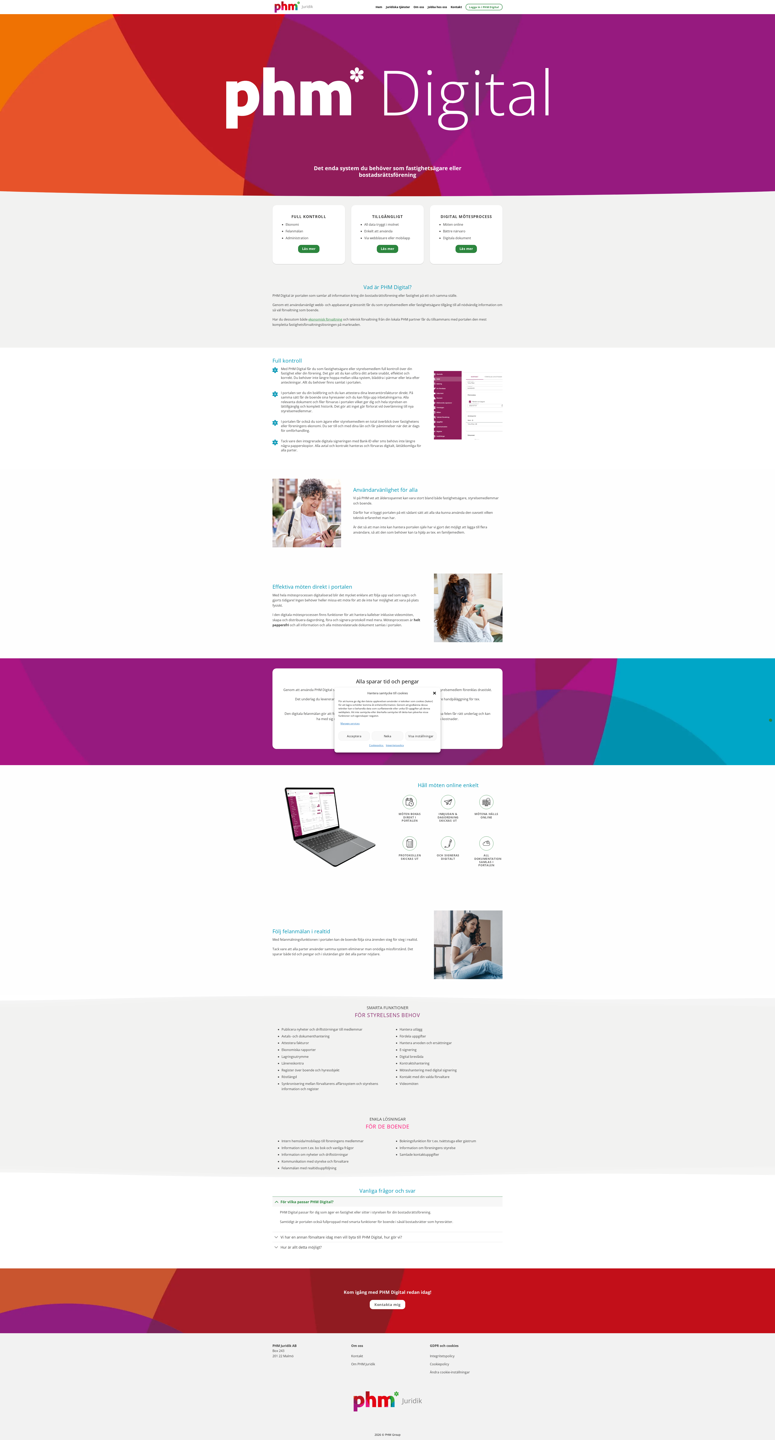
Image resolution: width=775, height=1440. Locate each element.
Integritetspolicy (395, 745)
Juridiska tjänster (398, 7)
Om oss (419, 7)
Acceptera (354, 736)
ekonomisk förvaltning (325, 319)
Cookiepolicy (376, 745)
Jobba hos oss (437, 7)
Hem (379, 7)
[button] (435, 693)
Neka (387, 736)
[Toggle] (276, 1201)
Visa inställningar (421, 736)
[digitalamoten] (770, 720)
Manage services (350, 723)
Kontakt (456, 7)
